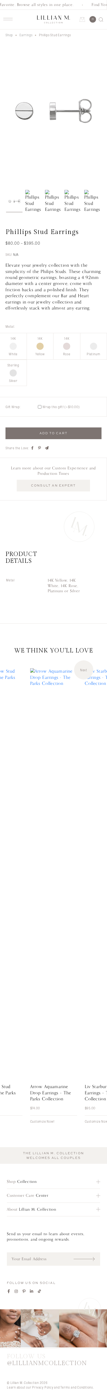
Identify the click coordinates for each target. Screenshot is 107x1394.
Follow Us (47, 1360)
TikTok (39, 1291)
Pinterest (24, 1291)
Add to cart (53, 433)
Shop (9, 34)
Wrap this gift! (61, 406)
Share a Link (46, 448)
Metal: (10, 326)
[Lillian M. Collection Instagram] (53, 1329)
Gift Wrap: (13, 407)
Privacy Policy (42, 1387)
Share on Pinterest (39, 448)
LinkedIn (32, 1291)
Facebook (9, 1291)
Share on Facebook (32, 448)
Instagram (16, 1291)
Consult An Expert (53, 485)
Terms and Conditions (76, 1387)
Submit (86, 1258)
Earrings (25, 34)
